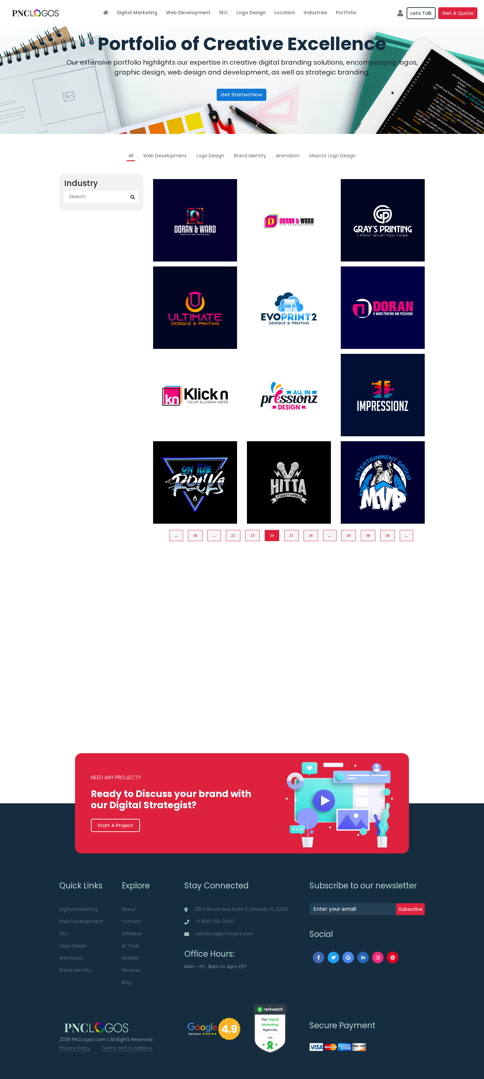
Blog (126, 982)
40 (368, 536)
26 (311, 536)
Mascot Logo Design (332, 155)
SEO (223, 12)
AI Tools (130, 945)
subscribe (410, 909)
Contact (131, 921)
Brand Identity (250, 155)
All (130, 155)
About (129, 909)
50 (388, 536)
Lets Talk (421, 13)
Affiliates (132, 933)
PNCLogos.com (89, 1039)
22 (233, 536)
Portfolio (346, 12)
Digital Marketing (137, 12)
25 (291, 536)
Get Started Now (241, 94)
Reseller (130, 958)
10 (195, 536)
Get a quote (457, 13)
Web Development (188, 12)
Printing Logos (195, 252)
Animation (288, 155)
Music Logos (195, 514)
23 (253, 536)
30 (349, 536)
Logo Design (251, 12)
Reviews (131, 970)
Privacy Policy (74, 1048)
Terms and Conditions (126, 1048)
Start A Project (115, 825)
